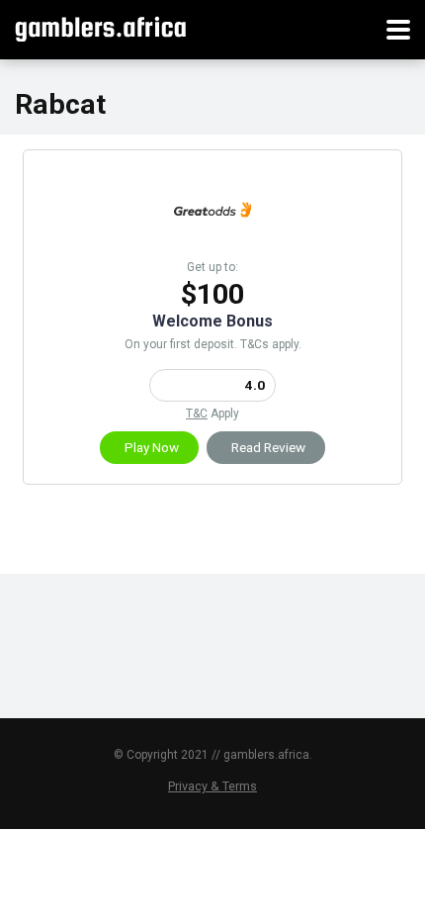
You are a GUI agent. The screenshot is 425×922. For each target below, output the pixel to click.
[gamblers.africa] (100, 27)
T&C (197, 413)
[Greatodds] (212, 243)
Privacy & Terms (212, 786)
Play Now (152, 447)
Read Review (268, 447)
